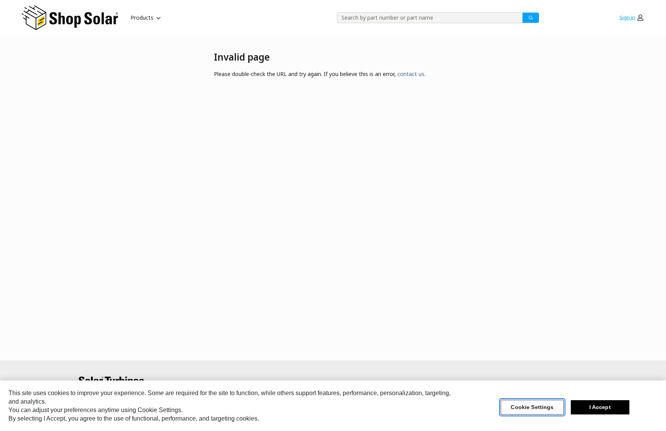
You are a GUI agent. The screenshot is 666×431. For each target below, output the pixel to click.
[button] (631, 17)
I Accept (600, 407)
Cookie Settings (532, 407)
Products (142, 17)
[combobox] (427, 18)
